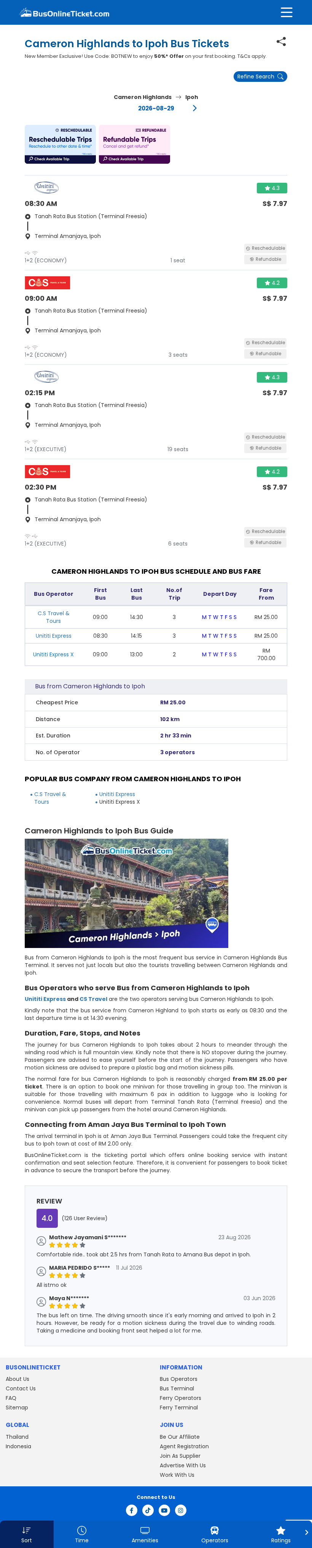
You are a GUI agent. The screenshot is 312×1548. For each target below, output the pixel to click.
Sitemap (17, 1407)
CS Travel (93, 999)
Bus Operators (178, 1379)
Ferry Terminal (179, 1407)
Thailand (17, 1437)
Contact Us (21, 1388)
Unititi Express (54, 636)
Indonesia (18, 1446)
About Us (17, 1379)
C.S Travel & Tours (54, 617)
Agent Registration (184, 1446)
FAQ (11, 1398)
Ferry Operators (180, 1398)
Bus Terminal (177, 1388)
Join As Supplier (180, 1456)
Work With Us (177, 1475)
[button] (60, 144)
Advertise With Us (183, 1465)
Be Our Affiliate (180, 1437)
